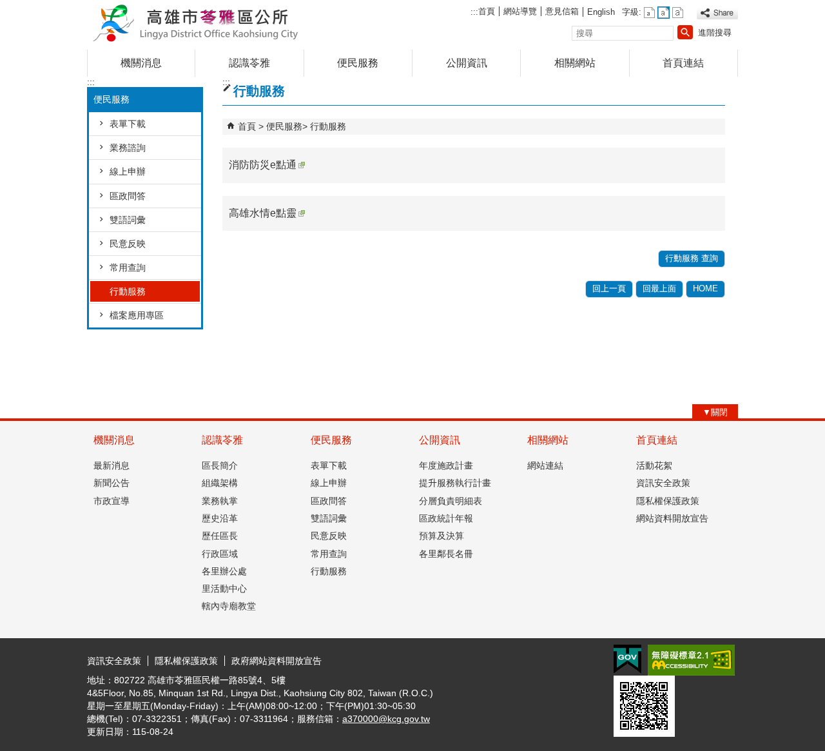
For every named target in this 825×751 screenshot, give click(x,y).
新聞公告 (111, 483)
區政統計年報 (446, 518)
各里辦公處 (224, 571)
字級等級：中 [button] (663, 12)
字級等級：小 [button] (649, 12)
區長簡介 (220, 465)
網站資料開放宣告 (672, 518)
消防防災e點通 (262, 164)
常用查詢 (128, 267)
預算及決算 (441, 536)
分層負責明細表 (450, 501)
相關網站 (575, 62)
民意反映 (128, 244)
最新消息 (111, 465)
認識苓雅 (249, 62)
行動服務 (128, 291)
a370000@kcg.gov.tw (386, 719)
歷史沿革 (220, 518)
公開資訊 (466, 62)
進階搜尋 (715, 32)
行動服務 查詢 (691, 258)
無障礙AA (691, 660)
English (601, 12)
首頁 (486, 11)
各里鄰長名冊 (446, 554)
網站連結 (545, 465)
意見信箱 (562, 11)
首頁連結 (683, 62)
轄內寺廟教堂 (229, 606)
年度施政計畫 (446, 465)
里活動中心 (224, 588)
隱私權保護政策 (667, 501)
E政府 (627, 659)
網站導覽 (520, 11)
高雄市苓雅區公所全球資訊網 (196, 21)
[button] (685, 32)
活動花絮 (654, 465)
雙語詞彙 (128, 220)
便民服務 (357, 62)
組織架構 (220, 483)
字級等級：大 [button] (677, 12)
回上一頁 (609, 288)
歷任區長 (220, 536)
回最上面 (659, 288)
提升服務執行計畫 (455, 483)
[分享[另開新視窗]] (717, 13)
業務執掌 (220, 501)
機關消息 (141, 62)
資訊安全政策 (663, 483)
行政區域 (220, 554)
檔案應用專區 (137, 315)
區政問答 (128, 196)
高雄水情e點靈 (262, 213)
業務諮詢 (128, 147)
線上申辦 (128, 171)
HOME (705, 288)
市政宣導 (111, 501)
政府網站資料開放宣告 (276, 661)
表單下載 (128, 124)
